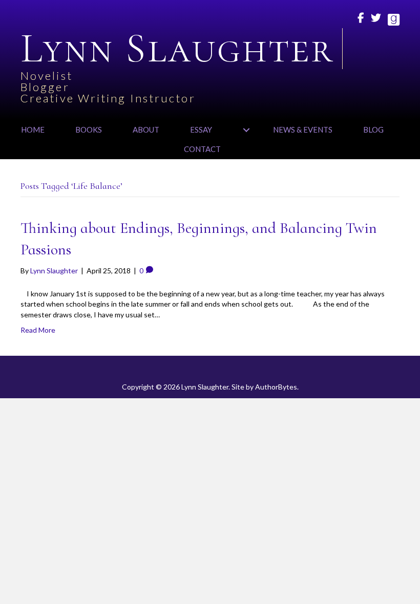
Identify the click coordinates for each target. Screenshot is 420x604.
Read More (37, 330)
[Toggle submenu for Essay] (246, 130)
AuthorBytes (276, 386)
